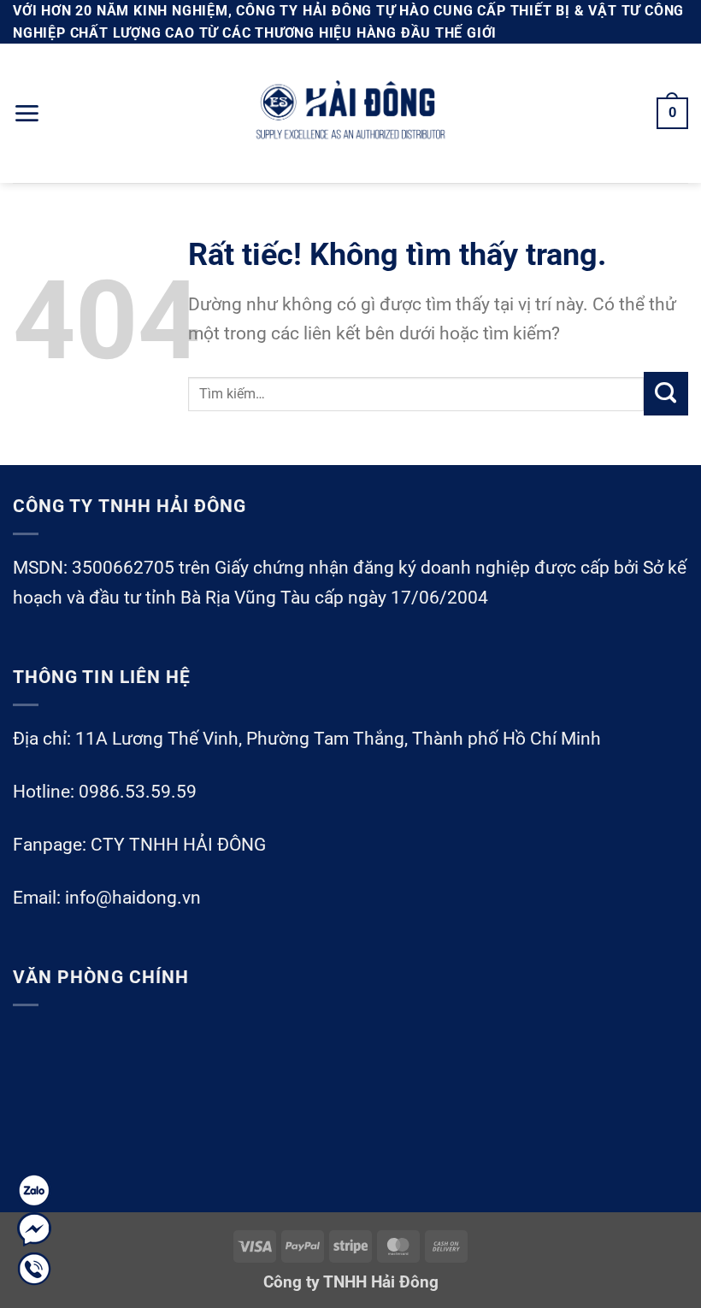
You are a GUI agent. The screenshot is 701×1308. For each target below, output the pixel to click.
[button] (26, 113)
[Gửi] (666, 394)
